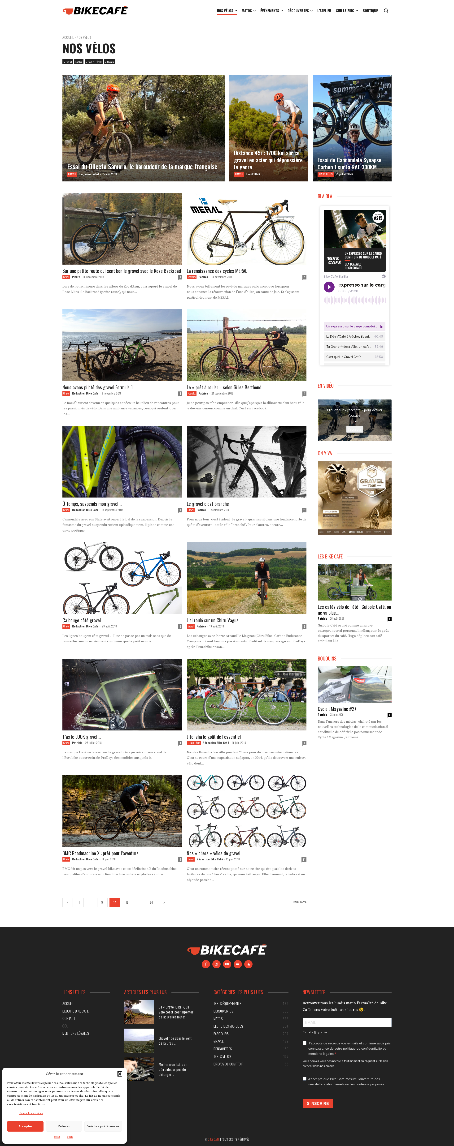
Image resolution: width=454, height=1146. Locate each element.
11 (304, 510)
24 (151, 902)
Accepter (25, 1126)
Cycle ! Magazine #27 (337, 708)
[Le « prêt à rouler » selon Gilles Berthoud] (246, 345)
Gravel (67, 61)
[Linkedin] (238, 964)
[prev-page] (67, 902)
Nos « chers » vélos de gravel (213, 853)
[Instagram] (216, 964)
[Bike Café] (95, 10)
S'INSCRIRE (318, 1104)
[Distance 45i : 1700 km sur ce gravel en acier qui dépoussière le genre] (268, 128)
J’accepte (355, 429)
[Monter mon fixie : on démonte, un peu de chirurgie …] (139, 1069)
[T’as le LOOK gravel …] (122, 694)
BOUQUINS (327, 658)
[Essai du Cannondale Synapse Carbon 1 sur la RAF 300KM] (352, 128)
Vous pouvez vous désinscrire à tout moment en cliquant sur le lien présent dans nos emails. (345, 1064)
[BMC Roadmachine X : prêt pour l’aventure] (122, 811)
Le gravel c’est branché (208, 503)
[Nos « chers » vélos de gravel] (246, 811)
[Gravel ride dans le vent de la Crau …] (139, 1041)
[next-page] (164, 902)
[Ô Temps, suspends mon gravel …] (122, 462)
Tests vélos (326, 174)
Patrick (203, 277)
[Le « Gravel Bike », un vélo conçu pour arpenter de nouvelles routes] (139, 1012)
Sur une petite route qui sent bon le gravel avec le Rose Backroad (121, 270)
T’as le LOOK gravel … (81, 736)
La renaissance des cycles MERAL (217, 270)
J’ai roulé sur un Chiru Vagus (213, 620)
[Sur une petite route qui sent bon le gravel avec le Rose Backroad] (122, 229)
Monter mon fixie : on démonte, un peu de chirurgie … (173, 1069)
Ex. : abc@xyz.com (315, 1032)
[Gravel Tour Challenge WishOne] (355, 498)
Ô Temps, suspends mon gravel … (92, 503)
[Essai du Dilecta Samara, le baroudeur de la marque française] (143, 128)
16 (102, 902)
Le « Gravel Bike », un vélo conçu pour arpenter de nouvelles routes (176, 1011)
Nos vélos (192, 277)
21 (304, 859)
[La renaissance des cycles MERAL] (246, 229)
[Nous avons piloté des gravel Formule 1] (122, 345)
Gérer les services (31, 1113)
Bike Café (214, 1139)
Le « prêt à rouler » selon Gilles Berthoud (224, 387)
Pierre (76, 277)
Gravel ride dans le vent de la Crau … (175, 1040)
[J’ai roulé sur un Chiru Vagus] (246, 578)
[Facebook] (206, 964)
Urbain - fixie (94, 61)
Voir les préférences (103, 1126)
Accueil (68, 37)
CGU (57, 1137)
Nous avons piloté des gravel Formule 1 (97, 387)
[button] (119, 1074)
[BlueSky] (248, 964)
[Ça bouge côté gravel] (122, 578)
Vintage (109, 61)
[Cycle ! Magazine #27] (355, 684)
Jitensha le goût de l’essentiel (214, 736)
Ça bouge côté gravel (81, 620)
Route (79, 61)
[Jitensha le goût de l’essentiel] (246, 694)
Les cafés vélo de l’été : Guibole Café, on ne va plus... (354, 609)
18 (127, 902)
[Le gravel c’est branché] (246, 462)
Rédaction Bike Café (85, 393)
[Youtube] (227, 964)
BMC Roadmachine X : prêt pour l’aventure (100, 853)
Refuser (64, 1126)
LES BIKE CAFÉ (330, 556)
